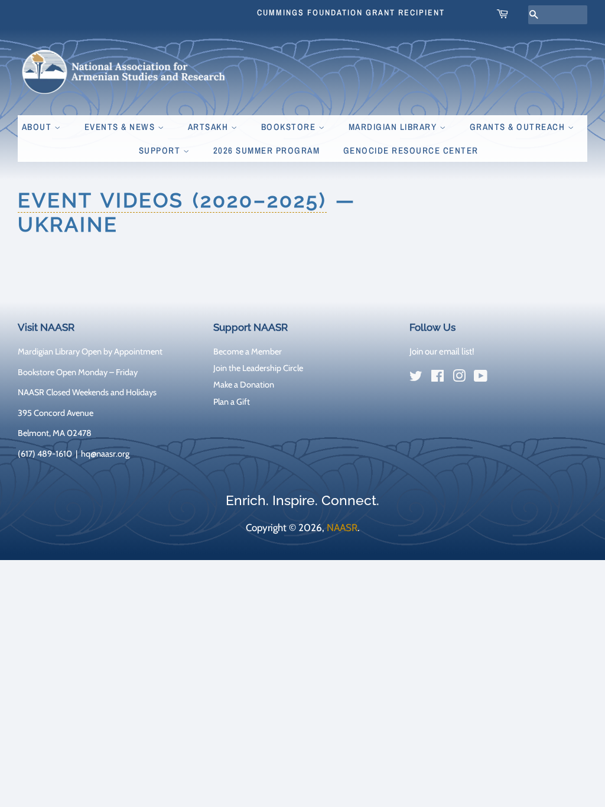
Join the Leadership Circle (258, 368)
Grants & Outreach (519, 127)
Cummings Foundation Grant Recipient (351, 12)
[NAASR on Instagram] (459, 378)
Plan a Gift (231, 401)
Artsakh (209, 127)
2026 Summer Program (266, 150)
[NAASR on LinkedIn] (502, 378)
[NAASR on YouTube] (480, 378)
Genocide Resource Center (411, 150)
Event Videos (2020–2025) (172, 200)
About (38, 127)
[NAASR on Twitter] (415, 378)
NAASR (342, 527)
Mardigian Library (394, 127)
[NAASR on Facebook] (437, 378)
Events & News (121, 127)
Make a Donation (243, 384)
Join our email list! (441, 351)
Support (161, 150)
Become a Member (247, 351)
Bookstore (289, 127)
